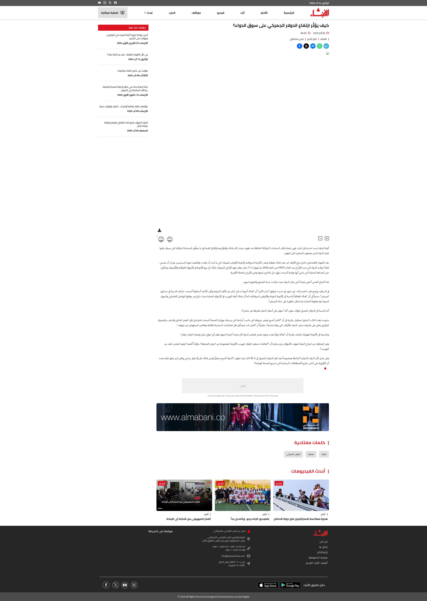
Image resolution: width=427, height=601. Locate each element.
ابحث (150, 12)
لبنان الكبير (312, 39)
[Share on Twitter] (306, 46)
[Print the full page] (169, 238)
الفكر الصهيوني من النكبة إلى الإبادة (188, 518)
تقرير (323, 514)
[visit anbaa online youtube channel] (125, 585)
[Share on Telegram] (326, 46)
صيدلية (311, 454)
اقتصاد (323, 39)
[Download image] (159, 230)
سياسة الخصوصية (318, 557)
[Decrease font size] (320, 238)
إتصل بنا (323, 546)
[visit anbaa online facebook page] (106, 585)
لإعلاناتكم (322, 552)
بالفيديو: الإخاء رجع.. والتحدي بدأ (250, 518)
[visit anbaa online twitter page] (115, 585)
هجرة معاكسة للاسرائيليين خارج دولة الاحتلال (301, 518)
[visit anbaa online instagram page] (134, 585)
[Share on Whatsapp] (319, 46)
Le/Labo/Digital (241, 596)
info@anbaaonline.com (233, 556)
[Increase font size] (327, 238)
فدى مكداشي (297, 39)
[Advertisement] (242, 385)
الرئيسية (289, 12)
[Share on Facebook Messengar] (313, 46)
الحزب (172, 12)
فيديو (220, 12)
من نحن (323, 541)
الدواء (324, 454)
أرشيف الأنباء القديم (317, 562)
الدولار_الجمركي (293, 454)
